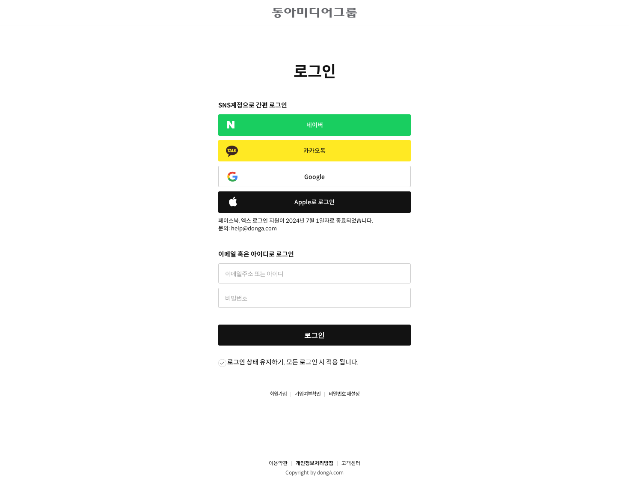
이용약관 (278, 463)
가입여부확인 (307, 394)
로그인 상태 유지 (249, 362)
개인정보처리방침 (314, 463)
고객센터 (350, 463)
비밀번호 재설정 (344, 394)
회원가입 (278, 394)
